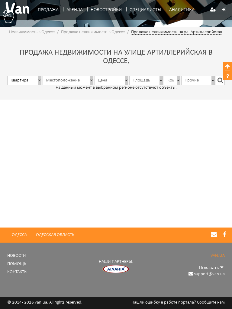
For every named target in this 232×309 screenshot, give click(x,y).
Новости (16, 255)
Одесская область (55, 235)
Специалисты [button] (145, 10)
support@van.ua (209, 274)
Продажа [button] (48, 10)
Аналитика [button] (182, 10)
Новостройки (106, 10)
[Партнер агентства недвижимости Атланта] (116, 269)
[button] (213, 10)
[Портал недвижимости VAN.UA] (14, 12)
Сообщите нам (211, 302)
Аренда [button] (74, 10)
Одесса (19, 235)
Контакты (17, 272)
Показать (209, 268)
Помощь (16, 264)
